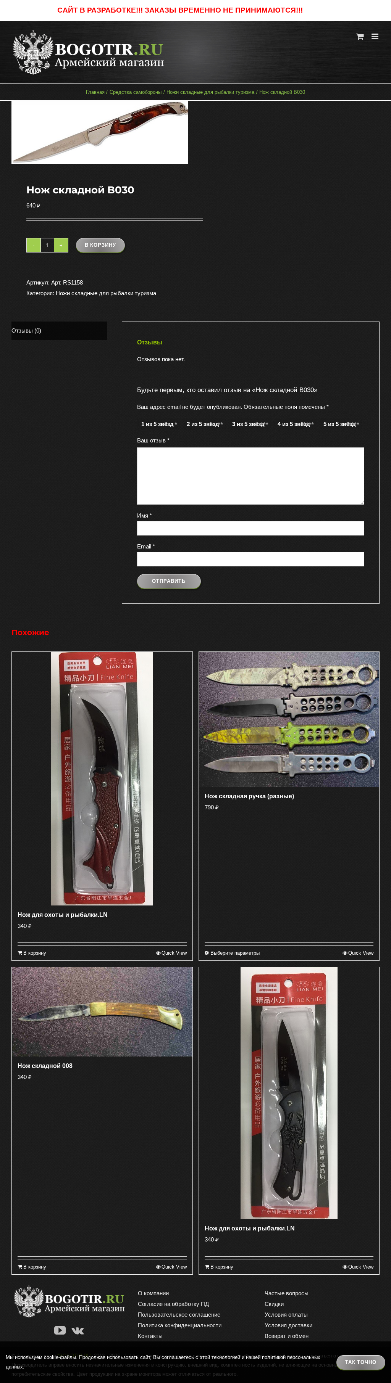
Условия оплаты (286, 1314)
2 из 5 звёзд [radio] (203, 424)
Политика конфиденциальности (179, 1325)
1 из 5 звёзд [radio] (157, 424)
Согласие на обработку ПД (173, 1304)
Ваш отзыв (153, 440)
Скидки (274, 1304)
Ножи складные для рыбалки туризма (106, 293)
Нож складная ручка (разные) (249, 796)
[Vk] (77, 1330)
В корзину (100, 245)
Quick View (174, 953)
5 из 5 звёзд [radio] (339, 424)
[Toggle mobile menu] (376, 36)
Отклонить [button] (319, 10)
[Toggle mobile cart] (360, 36)
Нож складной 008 (45, 1066)
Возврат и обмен (287, 1336)
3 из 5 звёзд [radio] (248, 424)
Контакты (150, 1336)
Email (146, 546)
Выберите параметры (235, 953)
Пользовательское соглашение (179, 1314)
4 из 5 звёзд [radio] (294, 424)
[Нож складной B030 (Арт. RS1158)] (99, 132)
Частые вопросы (287, 1293)
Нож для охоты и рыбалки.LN (63, 915)
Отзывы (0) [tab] (26, 330)
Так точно (360, 1362)
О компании (153, 1293)
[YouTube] (60, 1330)
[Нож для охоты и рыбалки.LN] (102, 778)
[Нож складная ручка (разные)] (289, 719)
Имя (144, 515)
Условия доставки (288, 1325)
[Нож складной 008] (102, 1011)
